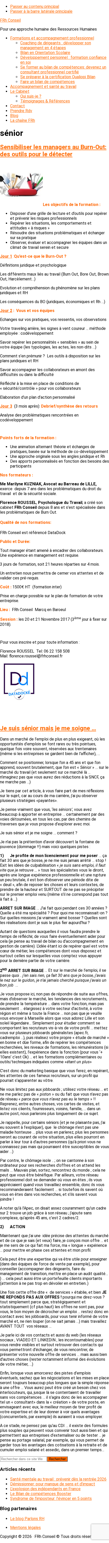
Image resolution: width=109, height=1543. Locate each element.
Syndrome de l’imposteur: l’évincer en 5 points (51, 1498)
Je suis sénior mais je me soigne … (48, 728)
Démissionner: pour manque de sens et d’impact (52, 1484)
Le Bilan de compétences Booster (40, 1493)
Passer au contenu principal (34, 6)
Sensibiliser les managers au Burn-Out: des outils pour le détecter (53, 151)
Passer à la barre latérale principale (41, 11)
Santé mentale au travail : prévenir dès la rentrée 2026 (58, 1479)
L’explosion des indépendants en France (45, 1488)
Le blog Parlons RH (27, 1518)
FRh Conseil (10, 20)
